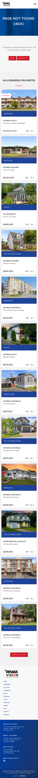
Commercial (7, 690)
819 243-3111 (9, 730)
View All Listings (19, 654)
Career (6, 705)
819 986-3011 (10, 753)
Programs (7, 702)
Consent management (25, 773)
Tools (5, 699)
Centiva (22, 775)
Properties (7, 684)
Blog (5, 708)
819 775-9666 (10, 741)
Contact (6, 711)
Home (12, 58)
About (6, 693)
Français (6, 714)
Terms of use (14, 773)
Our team (6, 687)
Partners (6, 696)
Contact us (23, 58)
